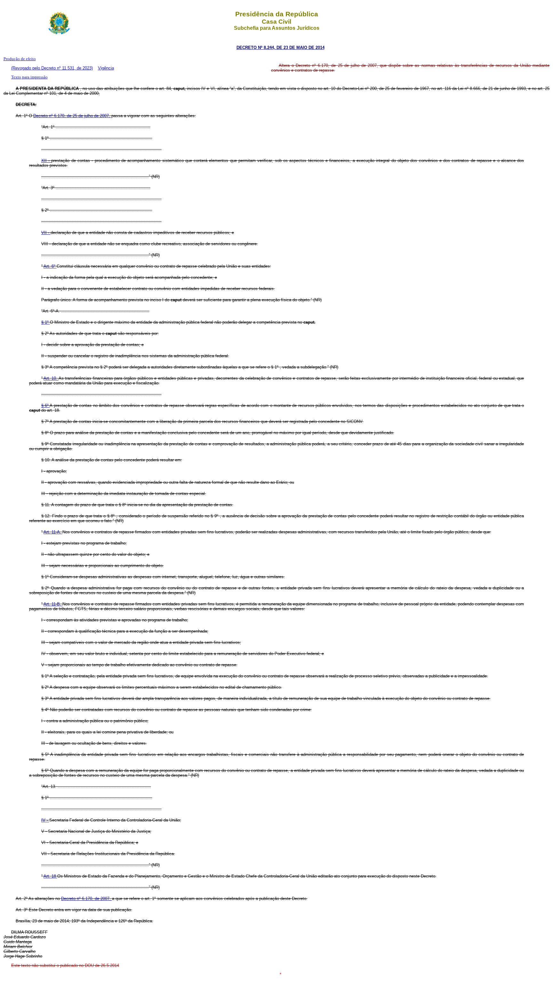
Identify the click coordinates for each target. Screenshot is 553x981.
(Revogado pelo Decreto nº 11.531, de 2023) (52, 68)
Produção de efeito (20, 58)
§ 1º (45, 322)
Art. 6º (50, 266)
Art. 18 (50, 876)
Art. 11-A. (53, 532)
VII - (46, 232)
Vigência (106, 68)
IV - (45, 820)
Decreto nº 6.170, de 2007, (86, 898)
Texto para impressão (29, 77)
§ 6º (45, 405)
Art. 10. (51, 378)
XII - (46, 160)
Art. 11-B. (53, 604)
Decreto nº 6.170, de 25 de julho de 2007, (72, 115)
